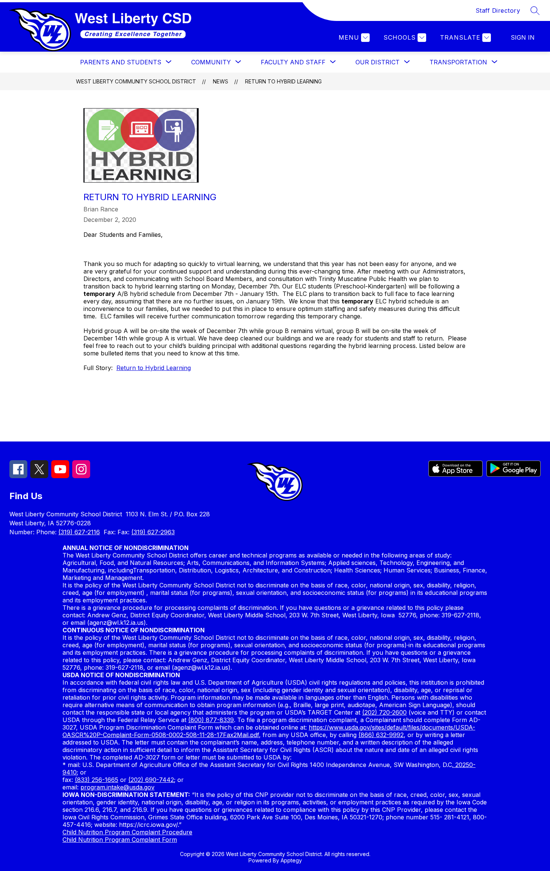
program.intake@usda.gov (117, 787)
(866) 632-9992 (381, 735)
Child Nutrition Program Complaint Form (119, 839)
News (220, 81)
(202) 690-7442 (151, 779)
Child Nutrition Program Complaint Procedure (127, 832)
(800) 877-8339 (211, 720)
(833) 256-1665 (96, 779)
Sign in (523, 37)
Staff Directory (498, 10)
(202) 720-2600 (384, 712)
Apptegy (291, 860)
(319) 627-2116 (79, 532)
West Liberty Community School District (136, 81)
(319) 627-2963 (153, 532)
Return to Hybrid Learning (283, 81)
